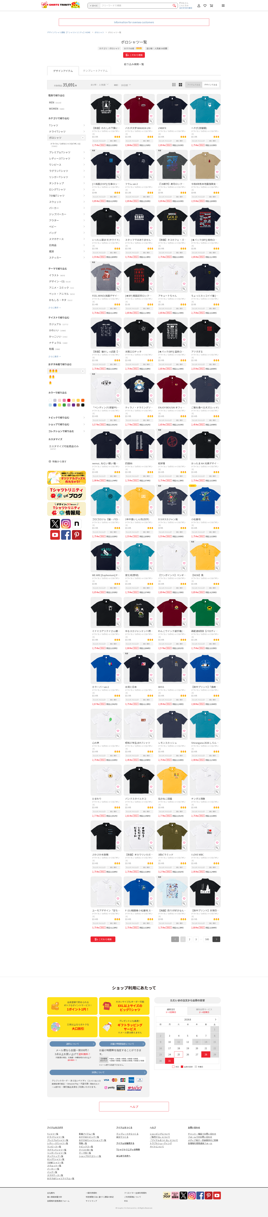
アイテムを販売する (125, 1143)
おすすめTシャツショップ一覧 (92, 1140)
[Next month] (215, 1019)
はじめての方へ (123, 1155)
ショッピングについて (160, 1133)
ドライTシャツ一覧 (55, 1136)
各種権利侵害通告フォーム (200, 1143)
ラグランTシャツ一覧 (56, 1149)
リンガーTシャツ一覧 (56, 1152)
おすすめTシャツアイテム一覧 (60, 1178)
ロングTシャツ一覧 (55, 1159)
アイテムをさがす (55, 1127)
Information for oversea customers (134, 22)
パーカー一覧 (53, 1168)
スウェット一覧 (54, 1165)
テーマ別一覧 (85, 1152)
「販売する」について (160, 1136)
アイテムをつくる (124, 1127)
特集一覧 (83, 1143)
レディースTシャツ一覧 (57, 1143)
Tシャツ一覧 (52, 1133)
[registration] (118, 116)
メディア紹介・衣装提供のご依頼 (203, 1140)
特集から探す (59, 461)
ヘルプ (134, 1107)
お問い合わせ (194, 1127)
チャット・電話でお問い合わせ (202, 1133)
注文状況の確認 (185, 8)
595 (207, 939)
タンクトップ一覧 (55, 1156)
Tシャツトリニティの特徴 (128, 1149)
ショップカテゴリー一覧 (90, 1156)
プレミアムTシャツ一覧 (57, 1140)
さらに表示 (53, 307)
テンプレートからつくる (127, 1133)
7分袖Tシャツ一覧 (55, 1162)
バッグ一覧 (52, 1172)
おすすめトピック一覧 (89, 1136)
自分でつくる (122, 1136)
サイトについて (157, 1146)
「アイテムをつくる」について (164, 1140)
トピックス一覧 (86, 1146)
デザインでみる (210, 84)
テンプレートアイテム (95, 70)
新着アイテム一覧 (87, 1133)
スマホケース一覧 (55, 1175)
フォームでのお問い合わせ (200, 1136)
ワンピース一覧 (54, 1146)
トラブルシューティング (161, 1143)
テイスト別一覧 (86, 1149)
